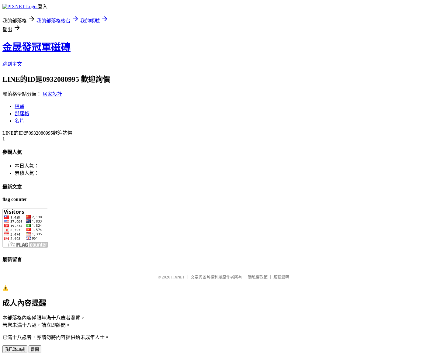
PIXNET (178, 277)
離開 (35, 349)
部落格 (22, 113)
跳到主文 (12, 64)
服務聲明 (281, 277)
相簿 (19, 106)
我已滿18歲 (15, 349)
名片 (19, 120)
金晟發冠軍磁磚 (36, 47)
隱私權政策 (258, 277)
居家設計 (52, 94)
